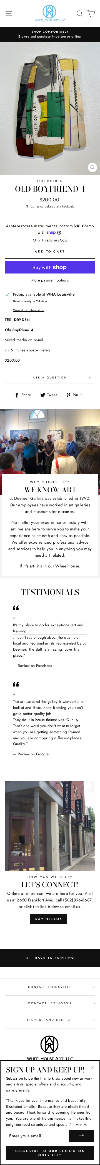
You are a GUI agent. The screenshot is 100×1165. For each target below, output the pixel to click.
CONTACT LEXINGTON (50, 1003)
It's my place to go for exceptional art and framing (48, 628)
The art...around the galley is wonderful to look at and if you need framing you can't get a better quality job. (48, 707)
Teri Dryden (50, 181)
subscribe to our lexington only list (50, 1153)
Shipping (32, 206)
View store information (28, 310)
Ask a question (50, 377)
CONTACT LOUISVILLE (50, 987)
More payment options (50, 280)
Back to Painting (54, 958)
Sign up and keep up (50, 1020)
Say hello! (48, 919)
